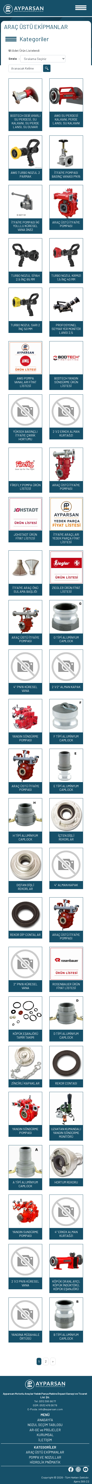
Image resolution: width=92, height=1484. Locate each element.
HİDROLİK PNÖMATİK (45, 1462)
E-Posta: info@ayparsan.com (45, 1409)
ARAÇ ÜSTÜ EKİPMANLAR (45, 1452)
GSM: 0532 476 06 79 (45, 1405)
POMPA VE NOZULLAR (45, 1457)
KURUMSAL (45, 1435)
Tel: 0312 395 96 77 (45, 1401)
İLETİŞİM (45, 1440)
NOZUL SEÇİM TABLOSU (45, 1425)
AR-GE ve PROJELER (45, 1430)
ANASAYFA (45, 1420)
